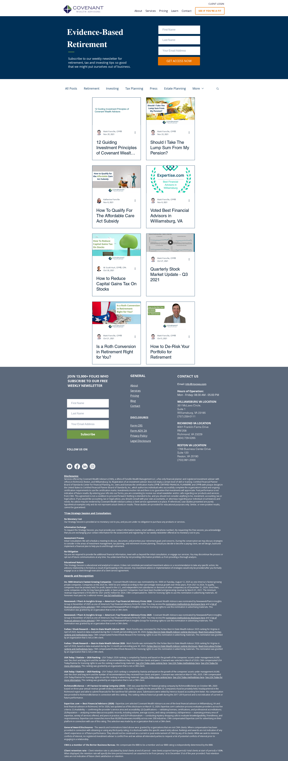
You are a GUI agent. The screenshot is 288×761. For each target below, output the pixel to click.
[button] (175, 10)
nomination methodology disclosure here (185, 604)
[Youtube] (69, 466)
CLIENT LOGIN (216, 3)
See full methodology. (114, 595)
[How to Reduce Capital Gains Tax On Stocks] (116, 247)
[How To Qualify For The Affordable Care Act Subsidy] (116, 179)
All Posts (71, 88)
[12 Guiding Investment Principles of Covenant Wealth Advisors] (116, 111)
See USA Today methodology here (184, 663)
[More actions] (136, 133)
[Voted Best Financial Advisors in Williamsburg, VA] (170, 179)
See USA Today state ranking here (151, 663)
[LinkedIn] (85, 466)
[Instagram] (92, 466)
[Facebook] (77, 466)
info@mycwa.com (195, 384)
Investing (112, 88)
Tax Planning (134, 88)
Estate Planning (175, 88)
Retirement (91, 88)
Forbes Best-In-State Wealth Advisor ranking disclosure (172, 632)
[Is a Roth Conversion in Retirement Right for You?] (116, 315)
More (196, 88)
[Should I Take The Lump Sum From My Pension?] (170, 111)
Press (154, 88)
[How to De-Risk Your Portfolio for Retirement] (170, 315)
